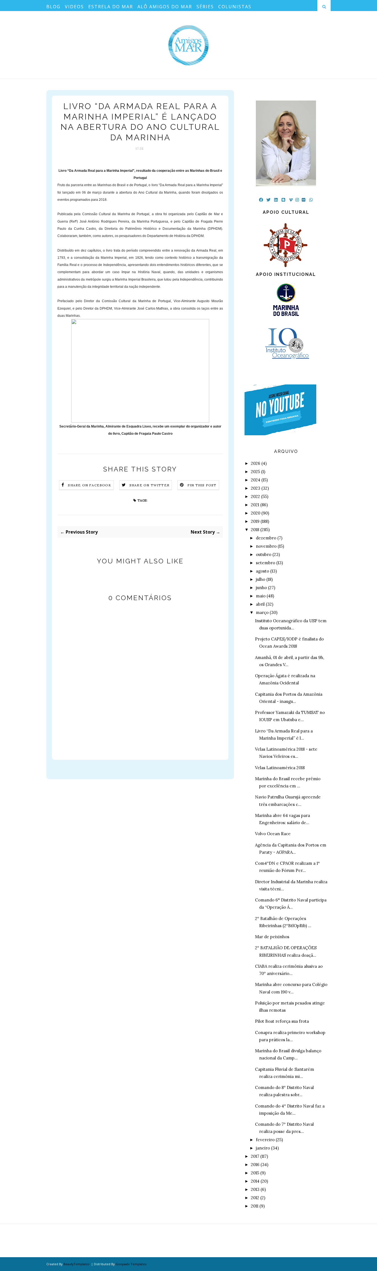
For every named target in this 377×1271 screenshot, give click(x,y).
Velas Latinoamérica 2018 (280, 767)
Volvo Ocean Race (273, 833)
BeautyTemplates (76, 1264)
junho (261, 587)
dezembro (266, 537)
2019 (255, 521)
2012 (255, 1197)
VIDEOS (74, 7)
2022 (255, 496)
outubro (263, 554)
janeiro (263, 1148)
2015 (255, 1172)
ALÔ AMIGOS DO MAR (164, 7)
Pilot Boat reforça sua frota (282, 1021)
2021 (255, 504)
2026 (255, 463)
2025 (255, 471)
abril (260, 604)
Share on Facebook (89, 485)
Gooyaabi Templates (131, 1264)
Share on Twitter (149, 485)
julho (260, 579)
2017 (255, 1156)
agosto (262, 571)
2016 (255, 1164)
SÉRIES (205, 7)
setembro (265, 562)
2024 (255, 479)
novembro (266, 546)
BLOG (53, 7)
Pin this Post (202, 485)
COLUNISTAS (234, 7)
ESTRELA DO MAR (110, 7)
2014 (255, 1181)
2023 (255, 488)
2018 (255, 529)
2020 (255, 513)
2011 (254, 1206)
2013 (255, 1189)
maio (261, 595)
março (262, 612)
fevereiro (265, 1139)
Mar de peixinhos (272, 936)
